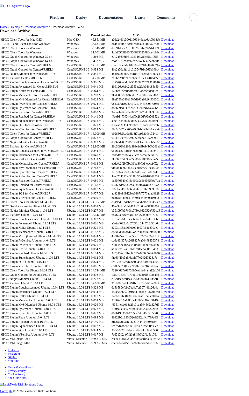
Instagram (14, 353)
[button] (193, 17)
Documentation (111, 17)
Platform (57, 17)
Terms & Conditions (20, 367)
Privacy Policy (17, 370)
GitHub (244, 2)
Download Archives (35, 27)
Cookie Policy (16, 374)
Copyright (6, 391)
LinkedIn (13, 350)
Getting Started (206, 2)
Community (166, 17)
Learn (140, 17)
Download (167, 39)
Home (4, 27)
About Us (227, 2)
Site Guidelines (17, 377)
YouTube (13, 360)
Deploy (81, 17)
